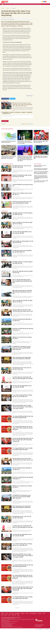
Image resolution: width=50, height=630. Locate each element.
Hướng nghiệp (15, 4)
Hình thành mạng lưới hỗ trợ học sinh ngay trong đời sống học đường (21, 202)
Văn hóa (24, 4)
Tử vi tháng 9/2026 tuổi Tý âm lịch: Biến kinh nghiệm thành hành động (22, 448)
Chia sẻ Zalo (13, 98)
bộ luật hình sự (12, 112)
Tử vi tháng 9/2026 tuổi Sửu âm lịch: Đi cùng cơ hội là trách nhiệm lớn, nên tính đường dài (22, 428)
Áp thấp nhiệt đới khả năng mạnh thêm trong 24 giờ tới (8, 142)
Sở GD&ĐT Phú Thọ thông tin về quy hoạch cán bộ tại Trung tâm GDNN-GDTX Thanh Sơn (21, 348)
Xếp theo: (23, 123)
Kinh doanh (21, 4)
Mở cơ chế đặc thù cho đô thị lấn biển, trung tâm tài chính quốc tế (41, 181)
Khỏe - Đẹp (11, 4)
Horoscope (18, 409)
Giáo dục (4, 4)
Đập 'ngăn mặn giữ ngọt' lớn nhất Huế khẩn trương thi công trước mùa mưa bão (22, 292)
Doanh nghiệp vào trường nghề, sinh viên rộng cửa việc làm (22, 241)
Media (40, 4)
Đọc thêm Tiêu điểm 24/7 (8, 128)
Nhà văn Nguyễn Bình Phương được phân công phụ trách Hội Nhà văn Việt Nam (22, 281)
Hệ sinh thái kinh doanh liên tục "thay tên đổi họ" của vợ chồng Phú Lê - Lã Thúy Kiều (24, 142)
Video (9, 614)
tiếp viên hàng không (6, 112)
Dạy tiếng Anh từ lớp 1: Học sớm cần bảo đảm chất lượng (21, 166)
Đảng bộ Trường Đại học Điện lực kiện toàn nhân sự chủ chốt (22, 175)
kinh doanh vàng (5, 113)
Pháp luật (18, 187)
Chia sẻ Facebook (5, 98)
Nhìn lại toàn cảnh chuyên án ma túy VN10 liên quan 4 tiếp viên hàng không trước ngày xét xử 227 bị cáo (22, 104)
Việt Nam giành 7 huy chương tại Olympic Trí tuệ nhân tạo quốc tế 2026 (40, 157)
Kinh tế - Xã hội (18, 340)
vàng (9, 113)
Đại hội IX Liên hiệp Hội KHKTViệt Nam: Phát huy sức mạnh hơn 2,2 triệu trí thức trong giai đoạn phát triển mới (41, 172)
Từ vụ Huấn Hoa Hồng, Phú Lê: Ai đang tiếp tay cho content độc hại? (22, 395)
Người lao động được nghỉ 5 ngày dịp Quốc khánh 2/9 (41, 142)
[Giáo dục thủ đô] (4, 1)
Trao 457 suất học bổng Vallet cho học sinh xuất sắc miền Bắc (22, 232)
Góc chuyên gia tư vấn (20, 204)
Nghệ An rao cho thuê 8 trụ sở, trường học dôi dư (22, 337)
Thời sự (7, 4)
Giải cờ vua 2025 (4, 614)
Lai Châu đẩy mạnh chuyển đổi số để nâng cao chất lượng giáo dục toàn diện (22, 377)
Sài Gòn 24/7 (14, 614)
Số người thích (31, 123)
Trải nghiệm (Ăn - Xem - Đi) (20, 322)
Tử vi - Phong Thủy (19, 419)
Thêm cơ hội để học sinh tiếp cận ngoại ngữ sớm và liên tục (22, 223)
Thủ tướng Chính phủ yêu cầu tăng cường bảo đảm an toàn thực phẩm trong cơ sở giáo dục (8, 157)
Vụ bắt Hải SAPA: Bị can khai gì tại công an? (22, 185)
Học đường (36, 4)
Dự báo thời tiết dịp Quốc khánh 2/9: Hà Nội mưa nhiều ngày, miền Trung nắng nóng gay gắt (22, 440)
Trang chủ (2, 8)
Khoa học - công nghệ (20, 264)
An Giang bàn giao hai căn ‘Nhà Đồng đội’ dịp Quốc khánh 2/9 (21, 251)
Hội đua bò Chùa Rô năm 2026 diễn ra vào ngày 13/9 (22, 320)
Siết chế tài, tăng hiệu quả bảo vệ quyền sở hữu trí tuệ (22, 272)
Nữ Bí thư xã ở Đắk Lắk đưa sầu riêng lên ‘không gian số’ (22, 329)
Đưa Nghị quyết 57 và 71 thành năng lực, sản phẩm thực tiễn (22, 213)
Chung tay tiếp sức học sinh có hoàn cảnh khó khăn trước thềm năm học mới (22, 310)
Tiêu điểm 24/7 (13, 8)
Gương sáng (18, 196)
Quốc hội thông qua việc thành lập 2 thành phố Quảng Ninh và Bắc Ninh (21, 358)
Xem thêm (17, 607)
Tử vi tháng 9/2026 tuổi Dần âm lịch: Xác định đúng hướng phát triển (22, 417)
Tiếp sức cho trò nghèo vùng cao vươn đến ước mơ (22, 193)
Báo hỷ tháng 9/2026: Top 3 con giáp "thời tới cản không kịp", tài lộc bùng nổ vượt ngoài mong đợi (22, 407)
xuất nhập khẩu (23, 112)
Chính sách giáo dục (20, 168)
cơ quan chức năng (17, 112)
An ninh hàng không (29, 112)
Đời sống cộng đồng (30, 4)
